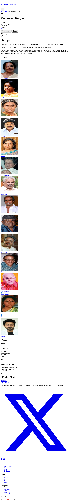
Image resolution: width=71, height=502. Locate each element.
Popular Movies (8, 468)
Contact (6, 490)
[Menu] (2, 9)
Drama (2, 29)
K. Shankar (4, 345)
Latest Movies (8, 466)
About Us (7, 489)
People (18, 4)
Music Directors (8, 480)
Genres (14, 4)
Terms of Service (8, 494)
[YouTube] (4, 459)
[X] (35, 457)
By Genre (7, 471)
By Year (10, 4)
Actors (6, 477)
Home (2, 4)
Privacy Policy (8, 492)
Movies (6, 4)
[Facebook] (2, 459)
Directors (6, 479)
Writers (6, 482)
